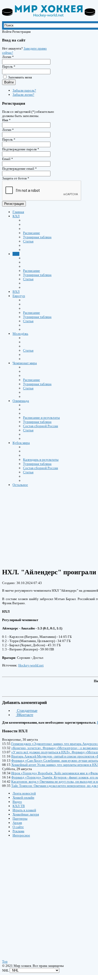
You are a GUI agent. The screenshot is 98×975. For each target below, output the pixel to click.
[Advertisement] (33, 893)
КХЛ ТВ (19, 806)
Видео (17, 802)
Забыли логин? (23, 95)
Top (5, 961)
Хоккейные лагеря (26, 814)
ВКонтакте (24, 715)
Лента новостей (24, 793)
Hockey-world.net (31, 665)
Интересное (21, 835)
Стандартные (26, 711)
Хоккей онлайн (23, 797)
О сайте (18, 827)
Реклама (18, 831)
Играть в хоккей (24, 810)
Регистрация (14, 204)
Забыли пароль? (24, 90)
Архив (17, 823)
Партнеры (20, 818)
